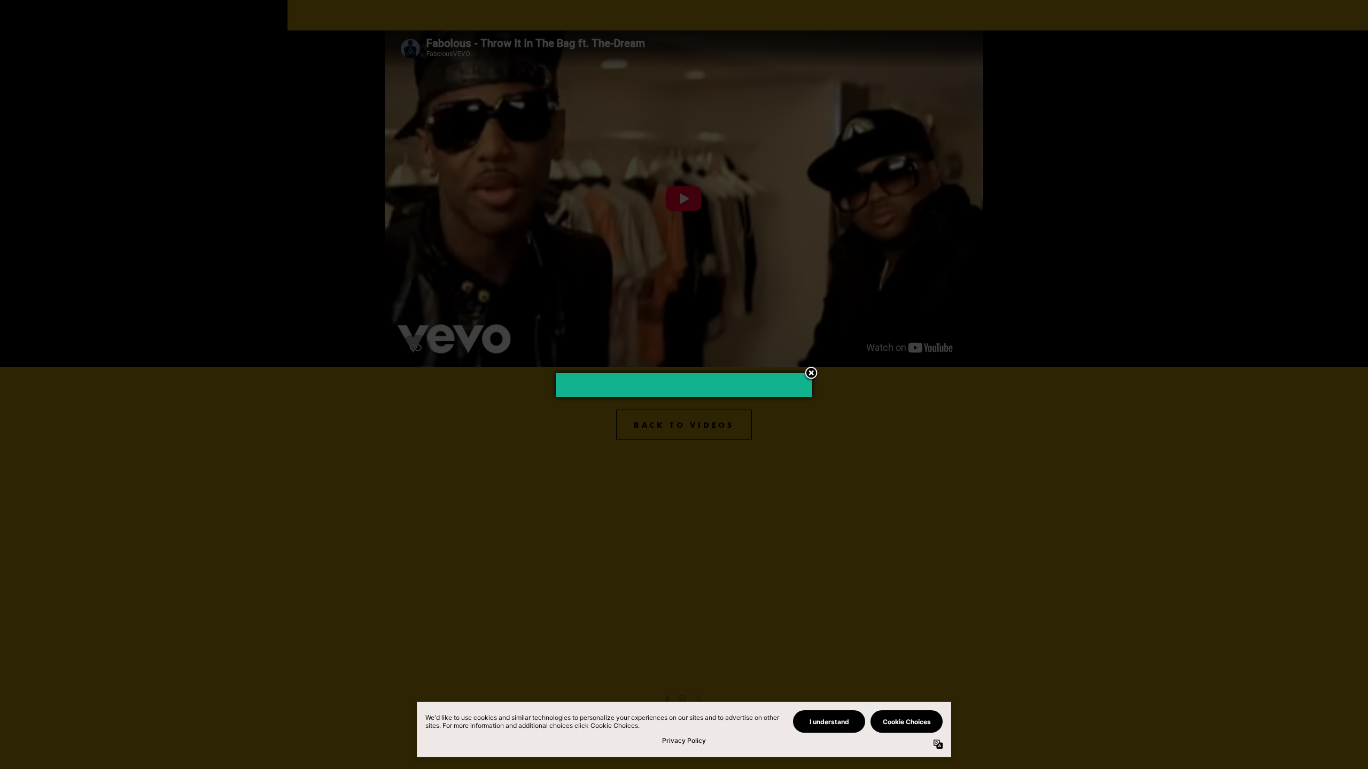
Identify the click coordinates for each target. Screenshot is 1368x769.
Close (811, 374)
